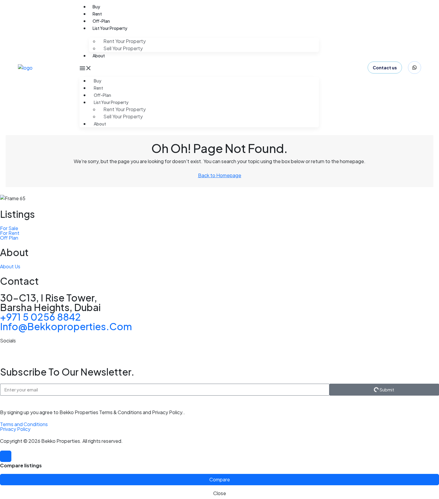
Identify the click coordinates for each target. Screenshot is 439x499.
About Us (10, 266)
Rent (97, 13)
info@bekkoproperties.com (66, 326)
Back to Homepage (219, 175)
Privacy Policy (15, 429)
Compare (219, 479)
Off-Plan (101, 21)
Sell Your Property (123, 48)
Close (219, 493)
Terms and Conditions (24, 424)
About (99, 55)
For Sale (9, 228)
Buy (96, 6)
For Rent (9, 233)
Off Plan (9, 238)
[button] (199, 67)
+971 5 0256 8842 (40, 317)
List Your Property (110, 28)
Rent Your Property (124, 41)
